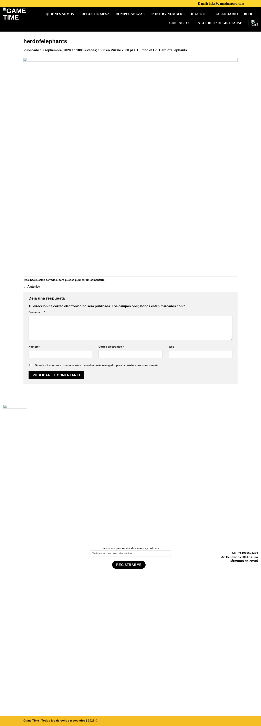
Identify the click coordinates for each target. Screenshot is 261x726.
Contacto (179, 23)
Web (171, 346)
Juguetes (199, 14)
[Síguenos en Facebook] (248, 3)
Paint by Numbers (167, 14)
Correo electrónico (111, 346)
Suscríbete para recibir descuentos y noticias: (130, 548)
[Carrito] (254, 23)
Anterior (31, 286)
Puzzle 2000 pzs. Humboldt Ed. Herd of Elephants (149, 50)
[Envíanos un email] (255, 567)
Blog (248, 14)
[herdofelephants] (130, 164)
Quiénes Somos (60, 14)
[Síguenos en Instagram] (253, 3)
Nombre (34, 346)
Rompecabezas (130, 14)
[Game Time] (15, 19)
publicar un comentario (90, 279)
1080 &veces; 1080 (90, 50)
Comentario (37, 312)
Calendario (226, 14)
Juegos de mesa (95, 14)
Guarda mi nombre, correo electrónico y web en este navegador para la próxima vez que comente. (97, 365)
